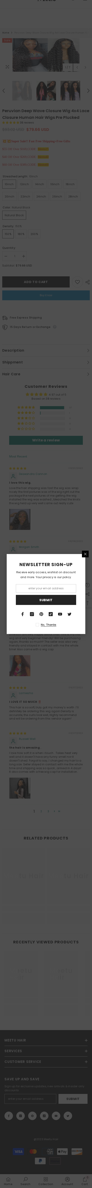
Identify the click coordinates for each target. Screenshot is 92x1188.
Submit (46, 600)
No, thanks (48, 625)
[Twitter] (69, 614)
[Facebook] (22, 614)
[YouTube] (60, 614)
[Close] (85, 554)
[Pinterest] (41, 614)
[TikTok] (50, 614)
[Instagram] (32, 614)
